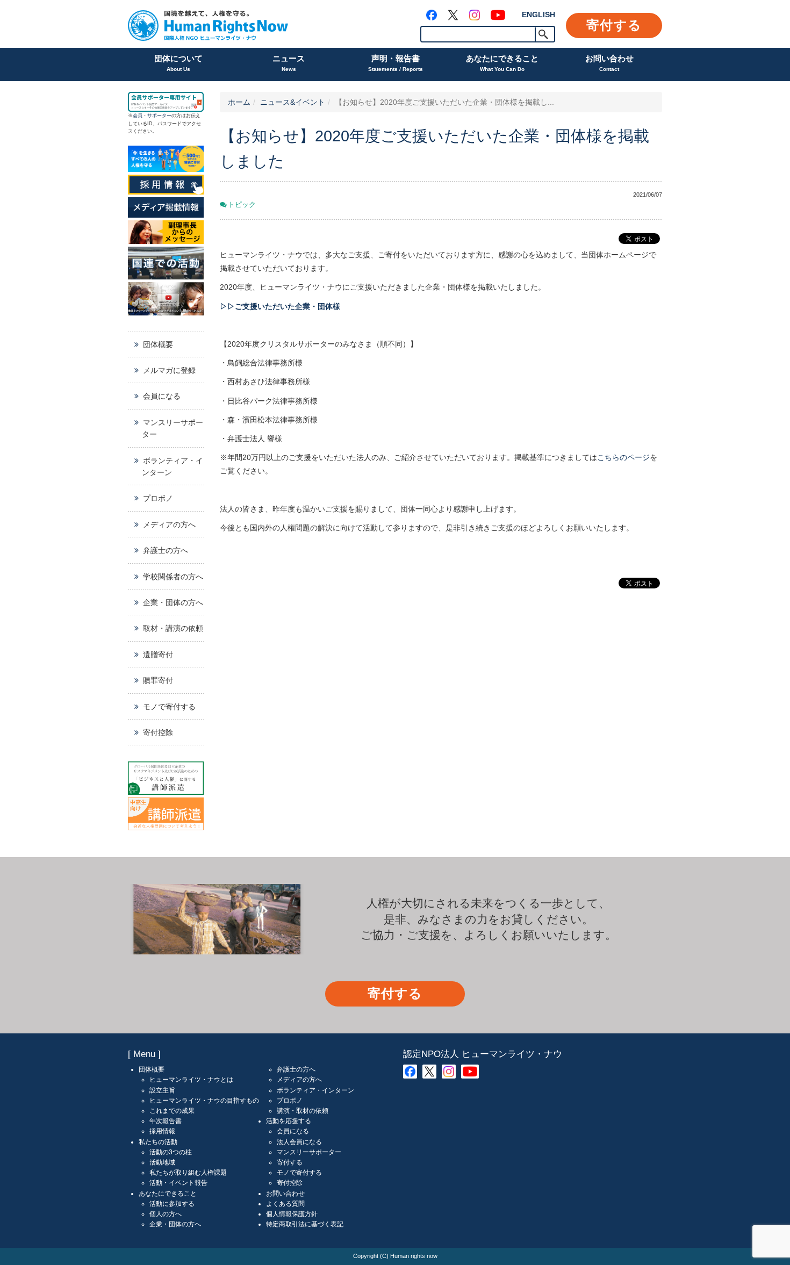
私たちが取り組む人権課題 (188, 1172)
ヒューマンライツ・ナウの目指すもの (204, 1100)
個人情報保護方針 (292, 1214)
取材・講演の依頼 (173, 628)
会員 (137, 115)
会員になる (162, 396)
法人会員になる (299, 1142)
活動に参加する (172, 1204)
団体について (178, 63)
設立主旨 (162, 1090)
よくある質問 (285, 1204)
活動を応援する (288, 1121)
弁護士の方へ (165, 550)
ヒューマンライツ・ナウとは (191, 1079)
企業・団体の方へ (173, 602)
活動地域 (162, 1162)
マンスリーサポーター (172, 428)
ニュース (288, 63)
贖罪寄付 (158, 680)
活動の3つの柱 (170, 1152)
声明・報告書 (395, 63)
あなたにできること (502, 63)
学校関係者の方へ (173, 576)
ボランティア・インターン (172, 466)
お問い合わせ (609, 63)
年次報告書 (165, 1121)
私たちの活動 (158, 1142)
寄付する (614, 25)
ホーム (239, 102)
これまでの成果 (172, 1111)
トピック (242, 205)
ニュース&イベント (292, 102)
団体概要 (158, 344)
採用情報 (162, 1131)
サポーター (159, 115)
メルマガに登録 (169, 370)
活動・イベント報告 (178, 1183)
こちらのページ (623, 457)
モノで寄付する (169, 706)
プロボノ (158, 498)
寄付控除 (158, 732)
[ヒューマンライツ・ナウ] (208, 24)
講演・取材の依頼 (302, 1111)
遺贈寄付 (158, 654)
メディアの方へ (169, 524)
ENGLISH (538, 14)
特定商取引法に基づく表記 (304, 1224)
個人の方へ (165, 1214)
